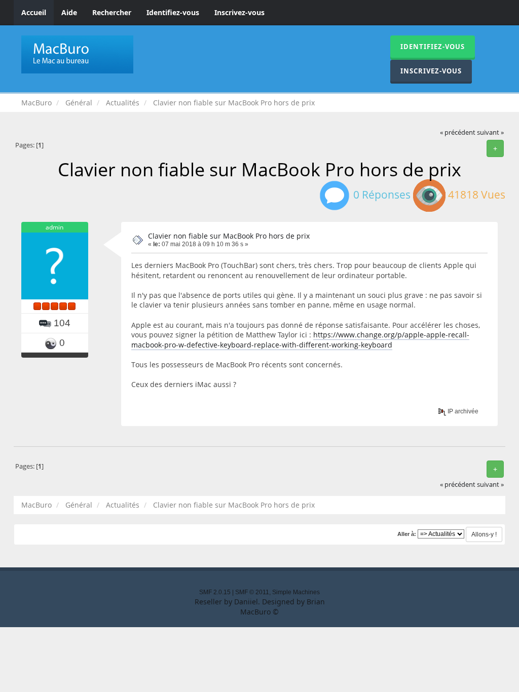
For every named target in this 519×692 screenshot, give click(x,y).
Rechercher (111, 12)
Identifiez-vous (172, 12)
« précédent (457, 132)
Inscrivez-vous (239, 12)
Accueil (33, 12)
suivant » (490, 132)
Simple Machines (296, 592)
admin (54, 227)
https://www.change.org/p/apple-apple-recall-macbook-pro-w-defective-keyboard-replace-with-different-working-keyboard (300, 340)
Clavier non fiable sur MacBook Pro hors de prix (229, 236)
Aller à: (406, 534)
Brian (316, 601)
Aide (69, 12)
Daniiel (246, 601)
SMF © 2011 (252, 592)
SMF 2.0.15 (215, 592)
